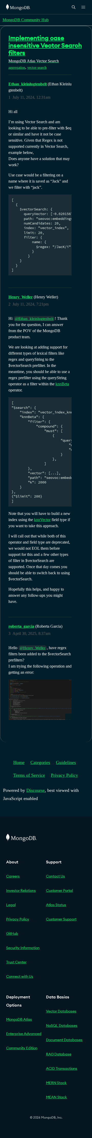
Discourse (35, 790)
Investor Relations (21, 890)
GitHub (12, 933)
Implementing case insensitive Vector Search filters (45, 45)
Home (19, 762)
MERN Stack (56, 1082)
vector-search (37, 68)
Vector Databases (61, 1011)
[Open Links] (83, 7)
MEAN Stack (56, 1097)
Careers (13, 876)
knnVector (42, 519)
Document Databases (64, 1040)
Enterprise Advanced (23, 1033)
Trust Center (16, 962)
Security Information (23, 947)
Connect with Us (19, 976)
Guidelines (66, 762)
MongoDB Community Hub (26, 20)
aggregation (16, 68)
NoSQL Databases (61, 1025)
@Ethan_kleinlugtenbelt (34, 319)
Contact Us (55, 876)
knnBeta (62, 384)
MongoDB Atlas (19, 1019)
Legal (11, 905)
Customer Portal (59, 890)
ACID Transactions (61, 1068)
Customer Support (61, 919)
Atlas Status (56, 905)
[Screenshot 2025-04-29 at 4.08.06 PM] (40, 700)
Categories (40, 762)
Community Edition (21, 1048)
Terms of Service (29, 775)
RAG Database (58, 1054)
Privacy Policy (64, 775)
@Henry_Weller (32, 648)
